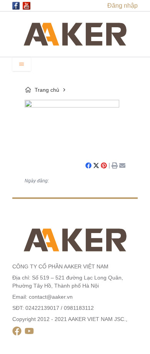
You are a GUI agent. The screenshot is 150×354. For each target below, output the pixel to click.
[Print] (115, 165)
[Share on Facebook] (88, 165)
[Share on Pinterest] (104, 165)
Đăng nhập (122, 5)
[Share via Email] (122, 165)
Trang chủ (47, 90)
